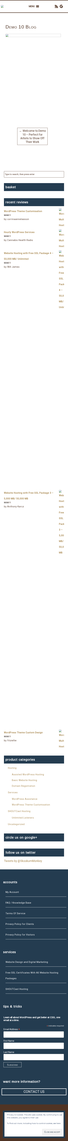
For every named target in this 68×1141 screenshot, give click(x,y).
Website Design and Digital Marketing (27, 962)
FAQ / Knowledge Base (18, 902)
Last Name (8, 1052)
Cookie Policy (13, 1126)
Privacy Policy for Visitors (20, 934)
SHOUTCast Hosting (19, 811)
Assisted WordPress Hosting (28, 774)
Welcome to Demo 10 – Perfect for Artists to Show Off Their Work (32, 136)
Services (13, 792)
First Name (8, 1041)
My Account (12, 892)
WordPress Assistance (24, 799)
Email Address (11, 1029)
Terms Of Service (15, 913)
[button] (32, 6)
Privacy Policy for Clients (20, 924)
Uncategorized (16, 824)
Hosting (12, 768)
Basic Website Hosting (24, 780)
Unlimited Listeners (23, 817)
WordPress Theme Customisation (31, 804)
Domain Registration (23, 786)
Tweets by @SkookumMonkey (23, 861)
